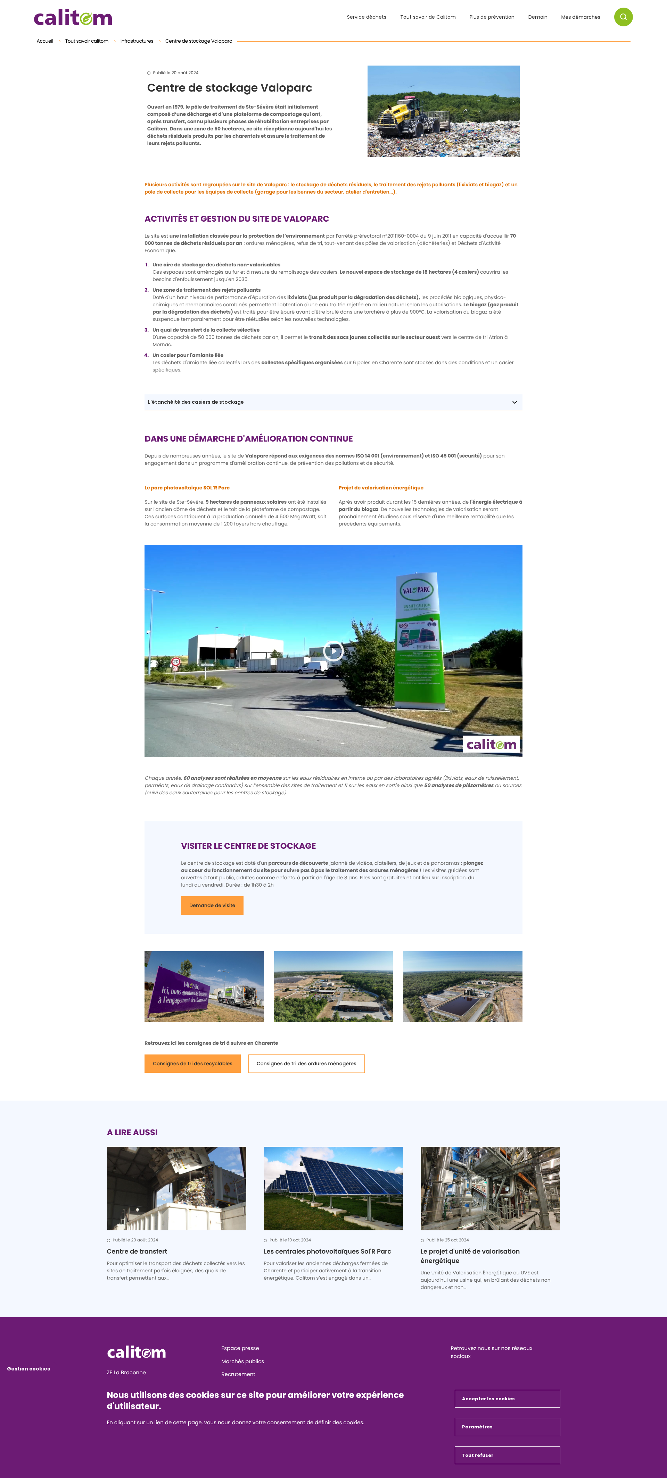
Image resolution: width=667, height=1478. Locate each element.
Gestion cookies (28, 1368)
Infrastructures (138, 40)
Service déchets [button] (366, 17)
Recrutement (238, 1374)
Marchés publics (243, 1361)
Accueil (46, 40)
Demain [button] (537, 17)
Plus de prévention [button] (492, 17)
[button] (623, 17)
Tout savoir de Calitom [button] (428, 17)
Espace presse (240, 1348)
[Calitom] (161, 1352)
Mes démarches (580, 17)
